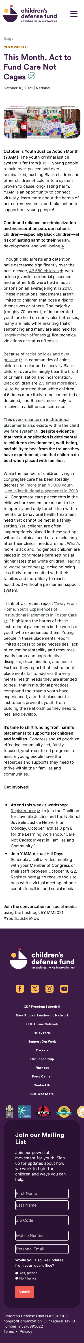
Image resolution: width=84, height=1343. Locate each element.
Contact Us (42, 1085)
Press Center (42, 1076)
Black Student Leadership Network (42, 1015)
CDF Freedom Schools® (42, 1006)
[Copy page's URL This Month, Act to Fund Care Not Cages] (33, 75)
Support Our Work (42, 1041)
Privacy (26, 1331)
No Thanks (27, 1278)
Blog (7, 38)
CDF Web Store (42, 1094)
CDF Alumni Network (42, 1024)
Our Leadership (42, 1059)
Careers (42, 1050)
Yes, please (28, 1273)
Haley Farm (42, 1033)
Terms (9, 1331)
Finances (42, 1067)
